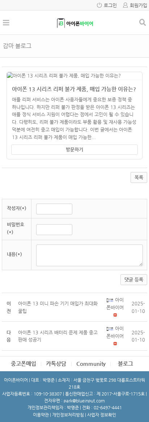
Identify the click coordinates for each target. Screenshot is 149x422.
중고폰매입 (23, 363)
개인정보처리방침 (68, 414)
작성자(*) (16, 208)
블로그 (125, 363)
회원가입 (138, 5)
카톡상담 (56, 363)
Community (91, 363)
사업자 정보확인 (101, 414)
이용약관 (41, 414)
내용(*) (14, 254)
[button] (110, 299)
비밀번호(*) (15, 228)
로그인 (110, 5)
